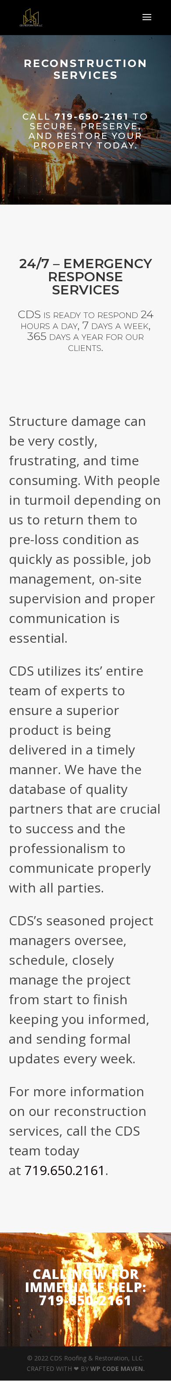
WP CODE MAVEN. (117, 1368)
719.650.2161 (65, 1170)
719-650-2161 (91, 116)
